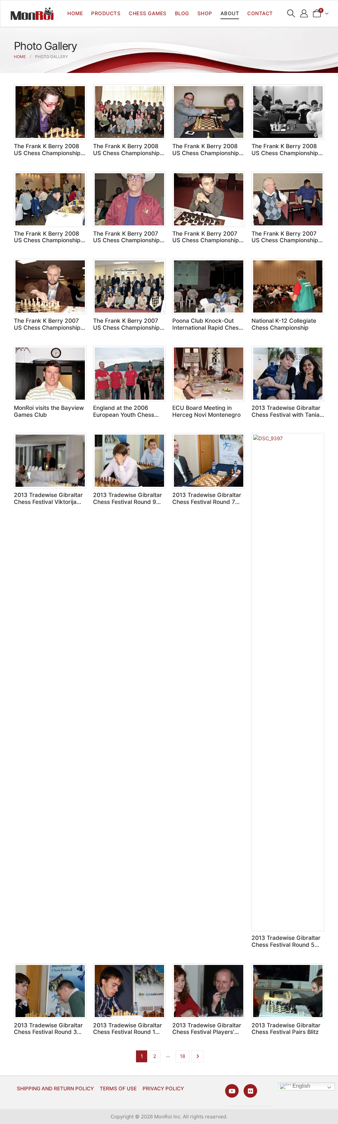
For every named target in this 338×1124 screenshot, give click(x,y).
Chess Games (148, 13)
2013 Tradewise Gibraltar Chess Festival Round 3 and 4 (48, 1032)
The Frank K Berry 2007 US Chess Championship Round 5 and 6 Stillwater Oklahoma (285, 243)
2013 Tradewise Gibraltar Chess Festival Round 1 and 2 (127, 1032)
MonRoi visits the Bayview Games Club (49, 411)
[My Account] (304, 13)
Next (197, 1056)
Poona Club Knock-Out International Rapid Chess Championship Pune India (207, 327)
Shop (204, 13)
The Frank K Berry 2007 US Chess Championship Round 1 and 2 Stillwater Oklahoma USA (126, 331)
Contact (260, 13)
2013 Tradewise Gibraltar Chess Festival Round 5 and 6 (286, 944)
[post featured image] (50, 112)
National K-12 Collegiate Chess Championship (284, 324)
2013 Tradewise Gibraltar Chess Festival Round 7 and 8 (206, 501)
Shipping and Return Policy (55, 1088)
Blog (182, 13)
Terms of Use (118, 1088)
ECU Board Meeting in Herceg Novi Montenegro (206, 411)
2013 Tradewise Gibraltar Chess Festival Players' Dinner (206, 1032)
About (229, 13)
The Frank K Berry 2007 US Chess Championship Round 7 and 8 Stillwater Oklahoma (205, 243)
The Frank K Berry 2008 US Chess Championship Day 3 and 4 (285, 153)
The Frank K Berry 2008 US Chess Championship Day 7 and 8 (126, 153)
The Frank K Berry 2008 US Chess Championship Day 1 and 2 (47, 240)
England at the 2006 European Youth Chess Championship (123, 414)
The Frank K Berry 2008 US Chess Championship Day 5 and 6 (205, 153)
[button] (291, 13)
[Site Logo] (32, 13)
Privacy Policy (163, 1088)
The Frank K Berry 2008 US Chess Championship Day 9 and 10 (47, 153)
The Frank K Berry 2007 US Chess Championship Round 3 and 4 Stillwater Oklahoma (47, 331)
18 (182, 1056)
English (300, 1086)
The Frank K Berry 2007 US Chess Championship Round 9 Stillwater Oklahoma (126, 243)
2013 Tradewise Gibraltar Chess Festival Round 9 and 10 (127, 501)
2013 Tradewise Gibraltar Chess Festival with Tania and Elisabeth (286, 414)
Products (105, 13)
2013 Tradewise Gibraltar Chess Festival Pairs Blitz (286, 1029)
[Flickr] (250, 1091)
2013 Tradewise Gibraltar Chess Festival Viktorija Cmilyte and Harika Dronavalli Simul (48, 505)
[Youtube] (232, 1091)
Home (75, 13)
